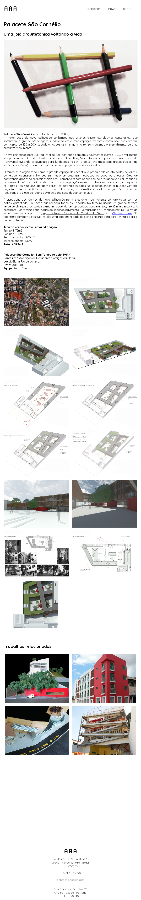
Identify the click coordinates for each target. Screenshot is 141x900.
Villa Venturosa (122, 213)
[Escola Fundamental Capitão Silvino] (104, 730)
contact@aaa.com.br (70, 879)
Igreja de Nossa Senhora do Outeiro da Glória (72, 213)
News (111, 9)
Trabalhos (93, 9)
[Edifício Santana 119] (104, 678)
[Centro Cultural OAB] (37, 678)
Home (10, 8)
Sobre (127, 9)
